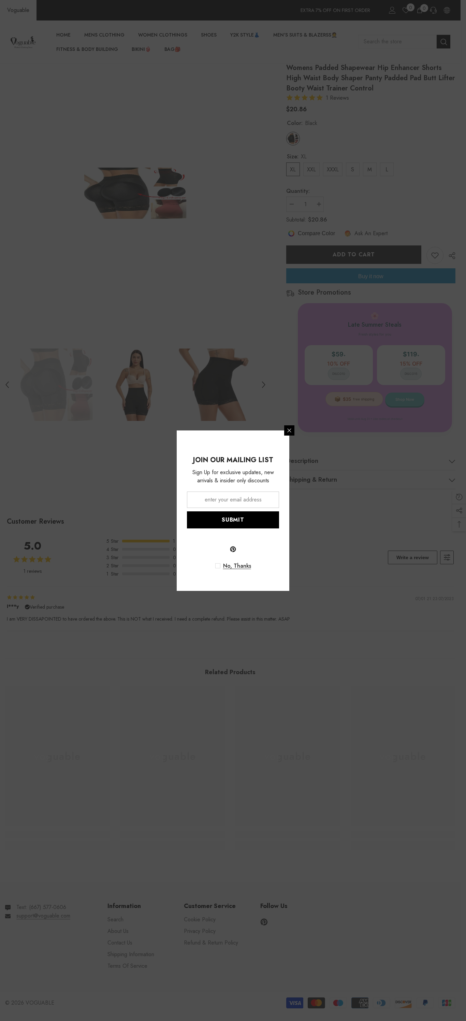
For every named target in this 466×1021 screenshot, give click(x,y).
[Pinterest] (233, 549)
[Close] (289, 430)
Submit (233, 520)
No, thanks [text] (237, 566)
